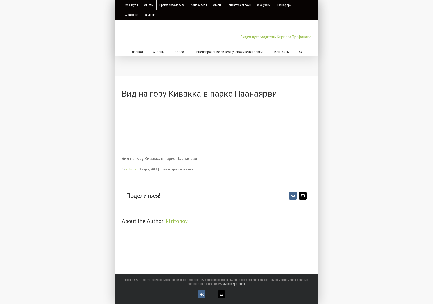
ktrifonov (131, 169)
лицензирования (234, 284)
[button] (300, 51)
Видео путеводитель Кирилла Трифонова (275, 37)
